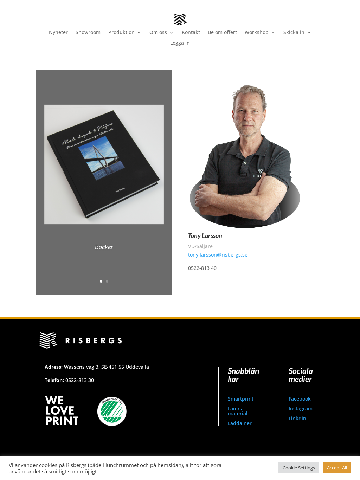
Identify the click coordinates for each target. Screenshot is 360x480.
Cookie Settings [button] (299, 468)
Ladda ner (240, 423)
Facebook (300, 398)
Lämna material (238, 411)
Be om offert (222, 32)
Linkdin (297, 418)
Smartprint (240, 398)
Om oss (158, 32)
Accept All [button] (337, 468)
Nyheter (58, 32)
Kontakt (191, 32)
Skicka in (293, 32)
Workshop (257, 32)
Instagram (301, 408)
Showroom (88, 32)
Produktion (121, 32)
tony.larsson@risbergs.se (218, 254)
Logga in (180, 43)
